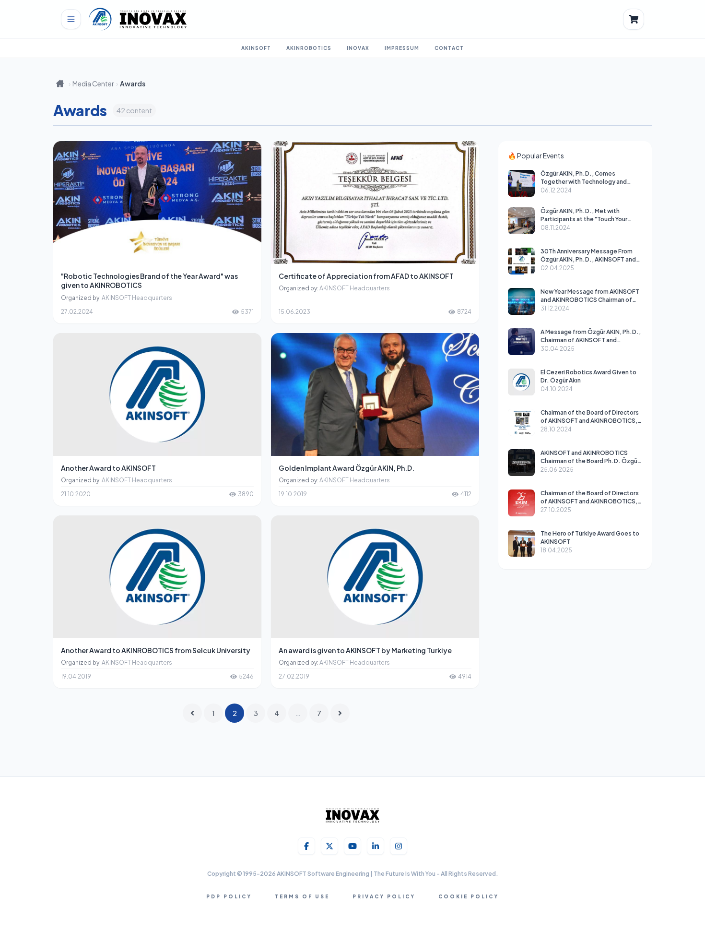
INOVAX (358, 48)
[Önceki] (192, 713)
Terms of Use (302, 896)
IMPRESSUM (402, 48)
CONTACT (449, 48)
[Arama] (633, 19)
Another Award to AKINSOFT (108, 468)
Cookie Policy (468, 896)
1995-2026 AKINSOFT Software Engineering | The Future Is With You (339, 873)
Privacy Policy (383, 896)
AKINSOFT (256, 48)
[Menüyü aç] (71, 19)
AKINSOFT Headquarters (137, 297)
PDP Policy (229, 896)
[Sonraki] (340, 713)
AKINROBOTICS (308, 48)
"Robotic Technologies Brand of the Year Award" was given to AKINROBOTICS (149, 280)
